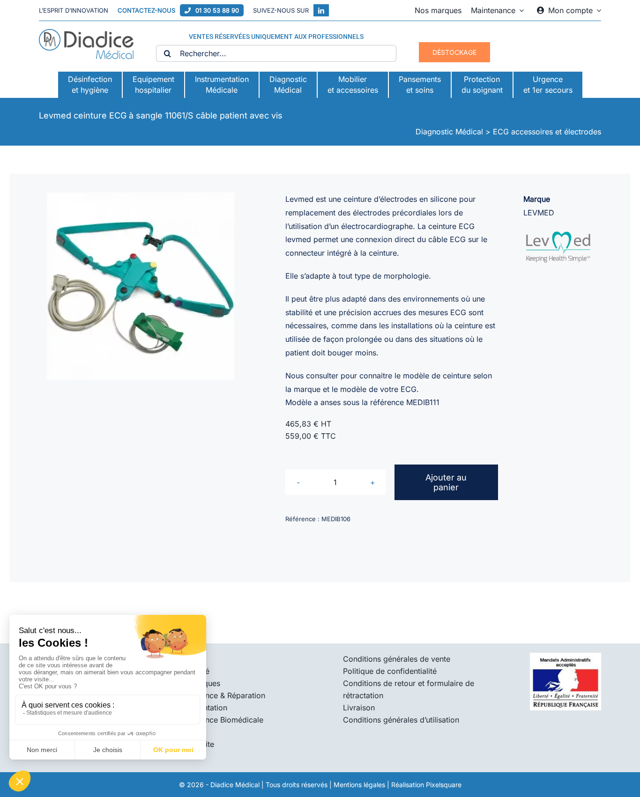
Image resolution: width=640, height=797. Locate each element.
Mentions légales (359, 785)
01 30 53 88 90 (217, 10)
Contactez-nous (146, 10)
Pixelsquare (443, 785)
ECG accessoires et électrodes (547, 131)
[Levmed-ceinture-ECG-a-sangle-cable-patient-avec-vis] (140, 286)
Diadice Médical (235, 785)
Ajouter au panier (446, 482)
